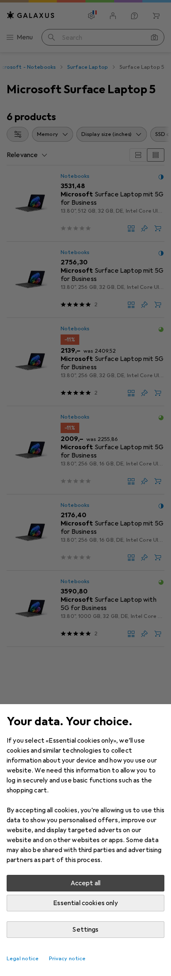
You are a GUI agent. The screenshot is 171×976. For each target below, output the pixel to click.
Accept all (86, 883)
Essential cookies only (85, 903)
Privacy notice (67, 958)
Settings (85, 929)
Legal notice (23, 958)
